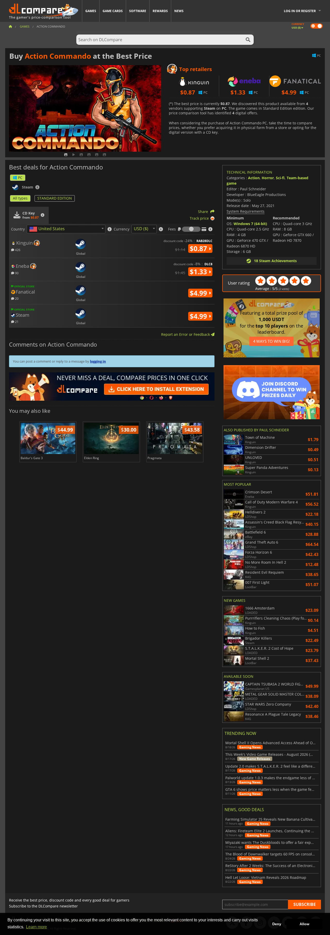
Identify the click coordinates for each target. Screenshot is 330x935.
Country (18, 229)
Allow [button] (304, 924)
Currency (121, 229)
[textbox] (48, 229)
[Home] (10, 26)
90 (16, 273)
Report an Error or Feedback (186, 334)
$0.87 (199, 248)
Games (90, 11)
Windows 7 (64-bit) (250, 223)
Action (254, 177)
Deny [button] (276, 924)
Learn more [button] (36, 927)
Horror (268, 177)
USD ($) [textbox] (141, 228)
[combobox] (66, 229)
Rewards (160, 11)
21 (16, 321)
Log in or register (300, 11)
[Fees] (191, 229)
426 (17, 250)
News (179, 11)
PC (20, 177)
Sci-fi (280, 177)
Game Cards (113, 11)
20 (16, 298)
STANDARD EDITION (54, 198)
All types (20, 198)
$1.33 (199, 271)
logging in (98, 361)
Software (137, 11)
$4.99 (199, 293)
